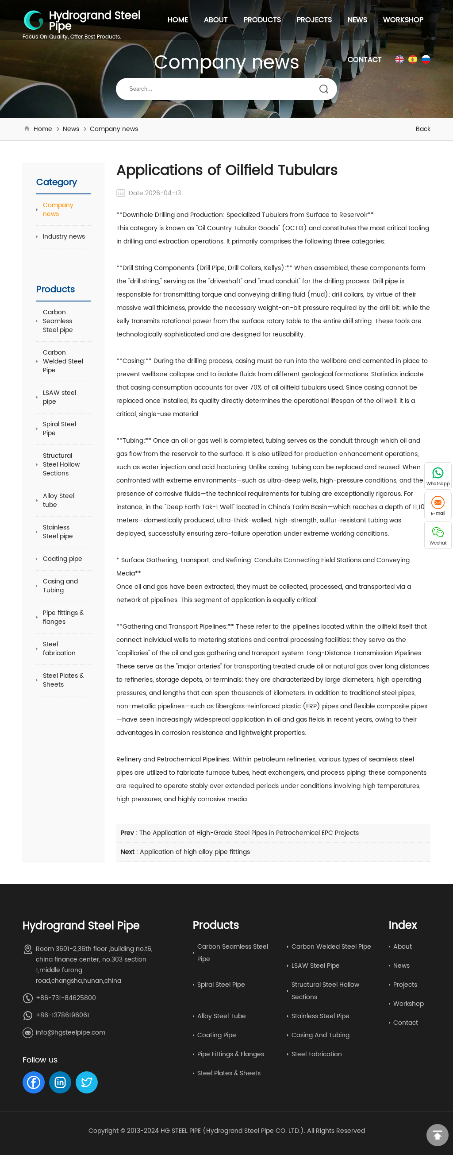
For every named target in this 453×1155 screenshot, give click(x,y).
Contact (365, 60)
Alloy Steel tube (58, 500)
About (216, 20)
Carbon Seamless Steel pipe (58, 321)
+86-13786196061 (62, 1015)
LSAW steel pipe (59, 397)
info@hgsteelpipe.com (70, 1033)
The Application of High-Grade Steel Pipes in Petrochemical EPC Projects (249, 833)
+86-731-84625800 (66, 998)
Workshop (403, 20)
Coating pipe (62, 559)
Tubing (133, 441)
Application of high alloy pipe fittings (195, 852)
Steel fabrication (59, 648)
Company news (114, 129)
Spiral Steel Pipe (59, 428)
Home (178, 20)
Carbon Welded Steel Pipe (63, 361)
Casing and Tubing (60, 585)
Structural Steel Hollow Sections (61, 465)
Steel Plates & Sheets (63, 680)
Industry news (64, 237)
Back (423, 129)
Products (262, 20)
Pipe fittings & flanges (63, 617)
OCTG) (296, 228)
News (357, 20)
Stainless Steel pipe (58, 531)
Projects (314, 20)
